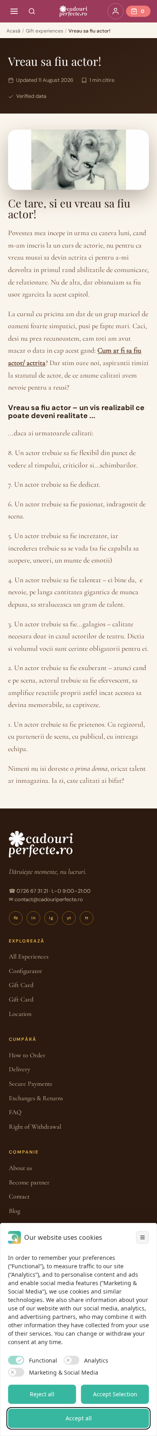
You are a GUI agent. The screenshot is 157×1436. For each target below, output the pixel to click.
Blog (14, 1211)
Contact (19, 1196)
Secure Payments (30, 1084)
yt (69, 917)
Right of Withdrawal (35, 1127)
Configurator (25, 971)
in (33, 917)
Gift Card (21, 985)
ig (51, 917)
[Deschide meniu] (14, 11)
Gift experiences (44, 31)
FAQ (15, 1112)
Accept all (79, 1418)
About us (20, 1168)
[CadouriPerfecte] (73, 11)
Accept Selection (115, 1394)
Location (20, 1014)
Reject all (42, 1394)
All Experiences (28, 957)
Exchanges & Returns (36, 1098)
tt (87, 917)
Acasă (13, 31)
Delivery (19, 1069)
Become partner (29, 1182)
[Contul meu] (115, 11)
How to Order (27, 1055)
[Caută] (31, 11)
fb (16, 917)
